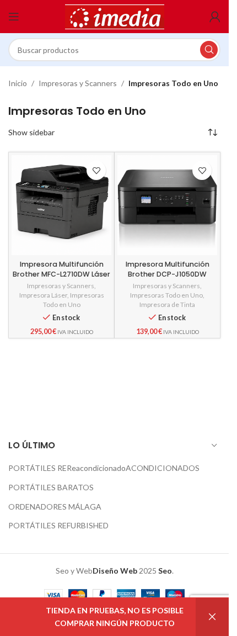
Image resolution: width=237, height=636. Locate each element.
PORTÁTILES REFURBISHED (58, 525)
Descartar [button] (212, 617)
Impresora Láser (43, 295)
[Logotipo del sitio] (114, 15)
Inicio (17, 83)
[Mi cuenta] (215, 17)
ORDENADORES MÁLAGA (54, 506)
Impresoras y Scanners (78, 83)
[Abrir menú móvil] (14, 17)
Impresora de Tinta (167, 304)
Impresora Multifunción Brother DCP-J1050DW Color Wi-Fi (167, 273)
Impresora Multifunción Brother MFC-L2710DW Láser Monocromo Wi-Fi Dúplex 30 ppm (61, 278)
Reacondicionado (96, 468)
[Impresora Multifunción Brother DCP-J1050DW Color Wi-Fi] (167, 205)
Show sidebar (31, 132)
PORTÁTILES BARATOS (51, 487)
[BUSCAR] (209, 50)
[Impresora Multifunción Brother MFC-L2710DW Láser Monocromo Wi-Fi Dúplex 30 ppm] (61, 205)
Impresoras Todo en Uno (73, 300)
